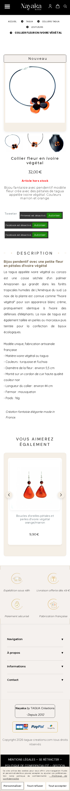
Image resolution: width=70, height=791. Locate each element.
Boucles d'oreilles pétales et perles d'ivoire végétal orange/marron (35, 519)
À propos (13, 652)
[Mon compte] (50, 6)
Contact (12, 680)
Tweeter (11, 213)
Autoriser (54, 215)
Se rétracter (49, 759)
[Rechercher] (65, 6)
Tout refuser (35, 785)
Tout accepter (57, 785)
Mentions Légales (21, 759)
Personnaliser (12, 785)
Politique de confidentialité (27, 766)
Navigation (15, 639)
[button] (9, 495)
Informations (16, 666)
